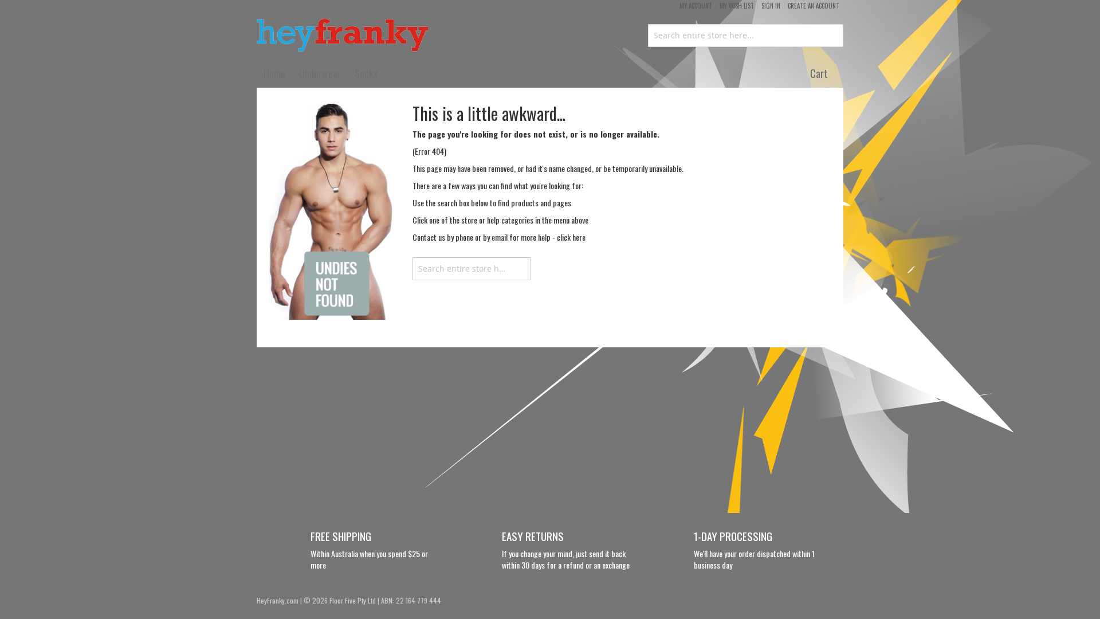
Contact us (428, 237)
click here (571, 237)
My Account (695, 5)
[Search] (520, 269)
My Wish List (737, 5)
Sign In (770, 5)
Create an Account (813, 5)
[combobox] (745, 35)
